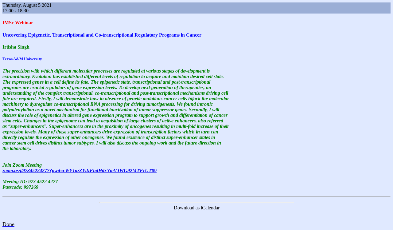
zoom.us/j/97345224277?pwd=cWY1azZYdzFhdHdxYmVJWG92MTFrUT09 (79, 170)
